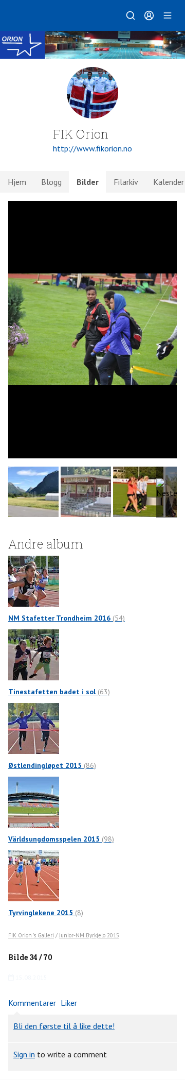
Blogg (51, 182)
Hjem (17, 182)
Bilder (88, 182)
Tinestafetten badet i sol (59, 691)
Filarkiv (126, 182)
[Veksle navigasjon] (167, 15)
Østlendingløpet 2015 (52, 765)
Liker (69, 1003)
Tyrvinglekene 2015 (45, 912)
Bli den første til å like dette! (64, 1026)
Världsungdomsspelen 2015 (61, 839)
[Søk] (130, 15)
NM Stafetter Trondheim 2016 (66, 618)
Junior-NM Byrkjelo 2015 (89, 935)
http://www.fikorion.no (92, 148)
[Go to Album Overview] (33, 580)
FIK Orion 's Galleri (31, 935)
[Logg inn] (149, 15)
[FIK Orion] (92, 45)
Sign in (24, 1054)
